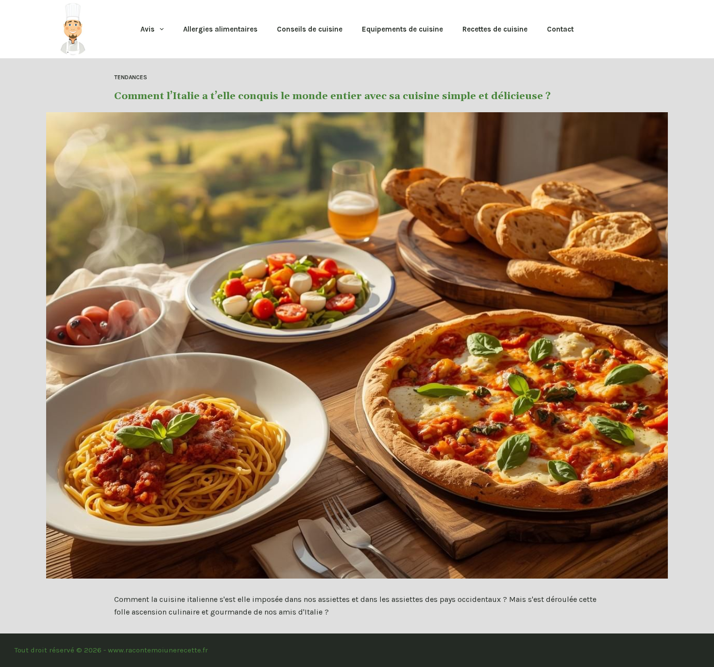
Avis (147, 29)
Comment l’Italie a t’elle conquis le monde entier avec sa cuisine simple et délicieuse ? (332, 96)
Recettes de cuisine (494, 29)
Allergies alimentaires (220, 29)
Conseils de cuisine (309, 29)
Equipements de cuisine (402, 29)
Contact (560, 29)
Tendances (130, 77)
